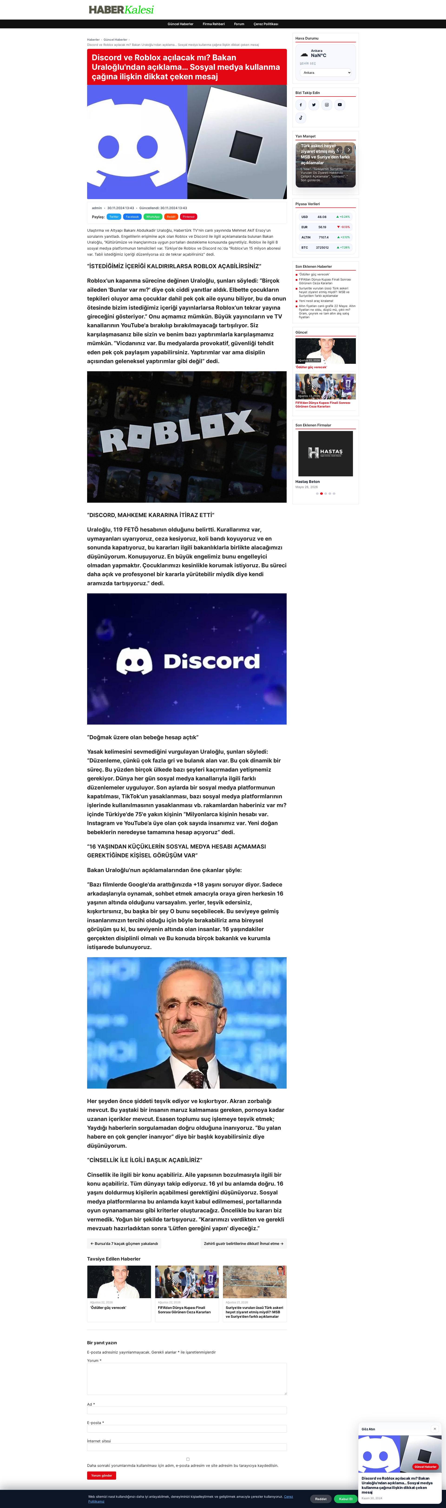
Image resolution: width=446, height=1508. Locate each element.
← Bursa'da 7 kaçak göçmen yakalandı (124, 1243)
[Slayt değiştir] (317, 493)
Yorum (94, 1360)
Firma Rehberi (214, 24)
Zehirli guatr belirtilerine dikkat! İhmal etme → (244, 1243)
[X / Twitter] (313, 105)
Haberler (93, 39)
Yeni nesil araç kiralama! (316, 301)
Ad (91, 1404)
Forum (239, 24)
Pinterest (188, 216)
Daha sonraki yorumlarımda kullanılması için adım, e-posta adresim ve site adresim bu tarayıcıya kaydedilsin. (182, 1465)
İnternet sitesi (99, 1441)
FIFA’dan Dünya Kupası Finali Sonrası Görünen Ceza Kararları (325, 281)
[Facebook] (300, 105)
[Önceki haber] (338, 150)
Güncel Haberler (180, 24)
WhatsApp (153, 216)
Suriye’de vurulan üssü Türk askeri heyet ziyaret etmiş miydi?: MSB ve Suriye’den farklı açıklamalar (324, 292)
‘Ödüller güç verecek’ (314, 274)
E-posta (95, 1422)
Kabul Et (346, 1499)
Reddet (321, 1499)
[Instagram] (326, 105)
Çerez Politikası (266, 24)
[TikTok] (300, 118)
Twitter (113, 216)
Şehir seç (308, 63)
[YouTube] (339, 105)
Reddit (171, 216)
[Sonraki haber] (348, 150)
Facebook (132, 216)
